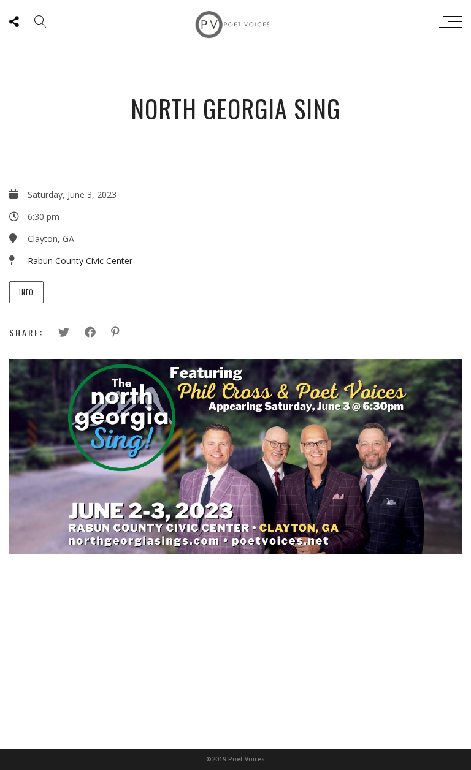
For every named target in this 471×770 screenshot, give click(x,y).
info (26, 292)
